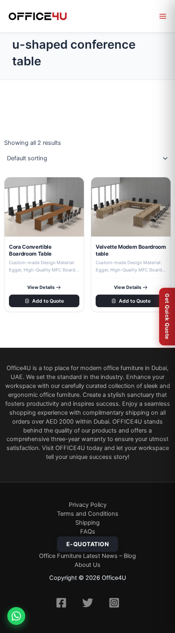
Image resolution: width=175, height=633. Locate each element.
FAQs (87, 531)
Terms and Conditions (87, 513)
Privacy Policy (88, 504)
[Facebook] (61, 603)
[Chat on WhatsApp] (16, 616)
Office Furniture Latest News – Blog (87, 556)
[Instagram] (114, 603)
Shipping (87, 522)
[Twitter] (88, 603)
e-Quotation (87, 543)
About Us (87, 564)
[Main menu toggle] (163, 16)
